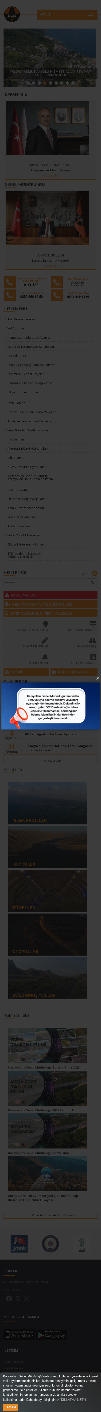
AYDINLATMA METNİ (72, 1399)
